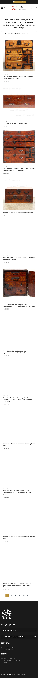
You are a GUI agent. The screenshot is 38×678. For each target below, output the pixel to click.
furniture (5, 74)
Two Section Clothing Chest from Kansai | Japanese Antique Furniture (19, 169)
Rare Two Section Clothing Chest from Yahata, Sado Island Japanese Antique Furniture (17, 399)
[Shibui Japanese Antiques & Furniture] (19, 8)
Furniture (5, 121)
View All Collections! (19, 2)
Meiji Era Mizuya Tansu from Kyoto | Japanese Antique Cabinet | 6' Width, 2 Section (17, 492)
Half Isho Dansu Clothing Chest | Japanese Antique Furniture (19, 258)
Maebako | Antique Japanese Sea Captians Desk (19, 444)
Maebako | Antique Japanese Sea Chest (18, 212)
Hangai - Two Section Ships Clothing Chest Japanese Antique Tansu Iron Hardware (17, 585)
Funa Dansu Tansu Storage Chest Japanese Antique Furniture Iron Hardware (19, 305)
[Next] (27, 595)
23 (24, 595)
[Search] (5, 8)
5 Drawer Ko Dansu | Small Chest (15, 123)
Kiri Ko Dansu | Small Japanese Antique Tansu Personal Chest (18, 77)
